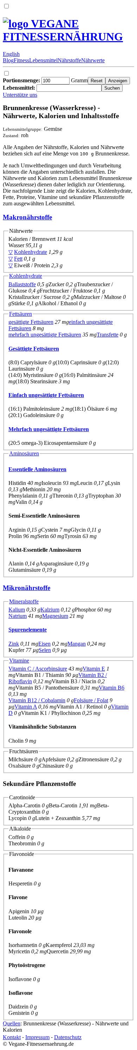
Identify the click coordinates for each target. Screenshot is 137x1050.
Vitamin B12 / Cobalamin (36, 700)
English (11, 54)
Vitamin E (94, 669)
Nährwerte (93, 60)
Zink (13, 644)
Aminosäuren (24, 453)
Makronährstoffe (27, 217)
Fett (18, 259)
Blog (8, 60)
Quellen (11, 1023)
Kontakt (12, 1037)
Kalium (16, 610)
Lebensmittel (43, 60)
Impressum (37, 1037)
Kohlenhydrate (30, 252)
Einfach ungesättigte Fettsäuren (46, 395)
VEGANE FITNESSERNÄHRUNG (63, 30)
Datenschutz (67, 1037)
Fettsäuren (20, 314)
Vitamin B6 (111, 688)
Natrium (17, 616)
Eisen (44, 644)
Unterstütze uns (20, 95)
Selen (45, 650)
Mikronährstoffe (26, 587)
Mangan (76, 644)
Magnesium (55, 616)
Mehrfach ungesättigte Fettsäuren (48, 429)
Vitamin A (25, 707)
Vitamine (19, 661)
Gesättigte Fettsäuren (33, 349)
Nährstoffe (69, 60)
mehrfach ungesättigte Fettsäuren (44, 335)
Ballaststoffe (22, 284)
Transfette (107, 335)
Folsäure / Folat (91, 700)
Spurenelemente (27, 630)
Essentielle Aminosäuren (37, 469)
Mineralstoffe (24, 601)
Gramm (45, 80)
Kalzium (49, 610)
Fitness (21, 60)
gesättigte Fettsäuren (30, 322)
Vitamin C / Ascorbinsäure (37, 669)
